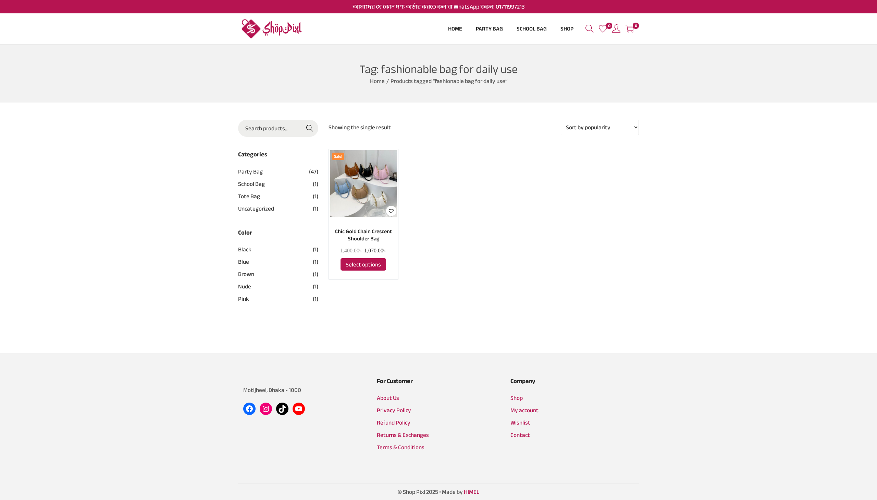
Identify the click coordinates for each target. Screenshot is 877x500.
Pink (243, 299)
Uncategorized (256, 208)
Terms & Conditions (400, 447)
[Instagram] (266, 409)
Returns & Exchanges (403, 435)
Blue (243, 262)
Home (377, 81)
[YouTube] (299, 409)
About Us (388, 398)
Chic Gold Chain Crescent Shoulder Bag (363, 235)
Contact (520, 435)
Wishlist (520, 422)
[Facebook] (249, 409)
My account (524, 410)
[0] (603, 29)
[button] (391, 211)
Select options (363, 264)
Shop (516, 398)
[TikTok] (282, 409)
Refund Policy (393, 422)
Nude (244, 286)
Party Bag (250, 171)
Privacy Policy (394, 410)
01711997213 (510, 6)
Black (244, 249)
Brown (246, 274)
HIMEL (471, 492)
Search (309, 128)
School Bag (251, 184)
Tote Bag (249, 196)
